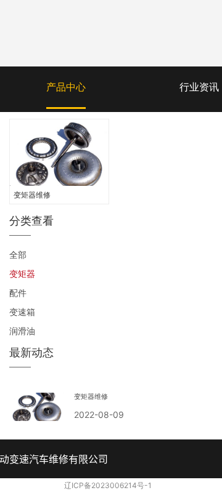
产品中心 (66, 87)
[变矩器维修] (59, 152)
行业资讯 (199, 87)
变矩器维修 (32, 194)
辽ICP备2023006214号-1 (108, 485)
